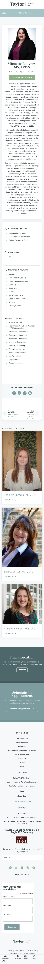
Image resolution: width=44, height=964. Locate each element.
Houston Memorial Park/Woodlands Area (22, 782)
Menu (3, 962)
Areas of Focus (22, 743)
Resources (22, 747)
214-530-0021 (29, 72)
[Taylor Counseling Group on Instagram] (28, 868)
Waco (22, 791)
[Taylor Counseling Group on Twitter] (16, 868)
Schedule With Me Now (22, 77)
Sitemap (9, 951)
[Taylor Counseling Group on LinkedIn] (10, 868)
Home (4, 13)
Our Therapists (22, 739)
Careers (22, 762)
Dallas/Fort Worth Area (22, 778)
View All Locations (20, 802)
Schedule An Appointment (20, 709)
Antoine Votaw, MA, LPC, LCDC (30, 417)
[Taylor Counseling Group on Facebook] (22, 868)
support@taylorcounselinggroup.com (22, 817)
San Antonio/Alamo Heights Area (22, 786)
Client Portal (5, 958)
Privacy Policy (19, 951)
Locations (18, 958)
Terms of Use (31, 951)
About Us (22, 758)
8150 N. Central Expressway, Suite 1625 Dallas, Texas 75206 (22, 822)
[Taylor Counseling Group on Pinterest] (34, 868)
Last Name (7, 915)
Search (39, 857)
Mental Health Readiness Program (22, 751)
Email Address (9, 896)
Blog (22, 766)
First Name (7, 906)
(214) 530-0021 (22, 814)
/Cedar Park (22, 796)
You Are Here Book (22, 754)
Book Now (25, 958)
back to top (21, 874)
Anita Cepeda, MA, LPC (13, 416)
